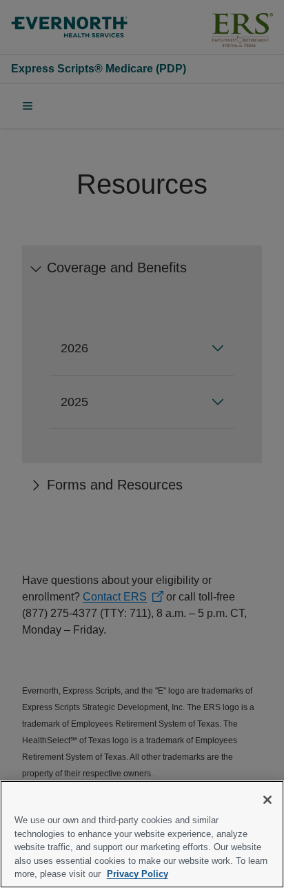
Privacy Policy (137, 874)
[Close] (267, 800)
